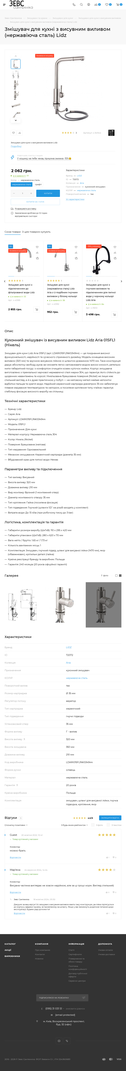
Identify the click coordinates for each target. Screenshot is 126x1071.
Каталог (10, 944)
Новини (39, 958)
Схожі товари (13, 231)
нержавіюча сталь (86, 190)
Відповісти (15, 857)
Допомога (105, 944)
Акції (8, 950)
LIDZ (79, 175)
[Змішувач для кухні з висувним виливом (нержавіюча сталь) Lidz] (69, 88)
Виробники (12, 956)
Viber (67, 1041)
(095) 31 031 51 (53, 1008)
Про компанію (42, 950)
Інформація (76, 944)
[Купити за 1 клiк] (37, 258)
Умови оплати (105, 950)
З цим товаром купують (36, 231)
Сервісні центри (77, 981)
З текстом (116, 825)
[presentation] (5, 281)
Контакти (40, 954)
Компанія (41, 944)
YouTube (59, 1041)
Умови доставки (106, 954)
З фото (99, 825)
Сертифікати (75, 954)
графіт (38, 184)
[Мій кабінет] (88, 4)
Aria (82, 183)
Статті (72, 950)
